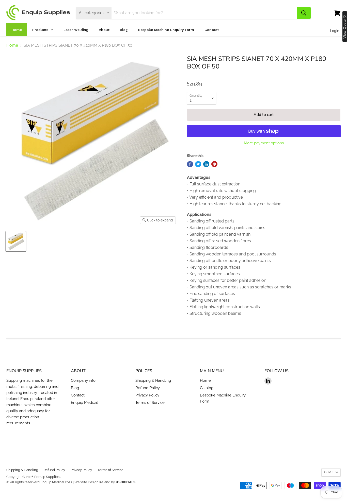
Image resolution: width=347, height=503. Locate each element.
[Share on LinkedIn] (206, 164)
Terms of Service (150, 402)
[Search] (304, 13)
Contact (78, 395)
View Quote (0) (344, 26)
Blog (75, 388)
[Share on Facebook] (190, 164)
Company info (83, 380)
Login (334, 30)
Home (12, 45)
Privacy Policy (147, 395)
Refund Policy (147, 388)
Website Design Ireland (92, 482)
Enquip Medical (84, 402)
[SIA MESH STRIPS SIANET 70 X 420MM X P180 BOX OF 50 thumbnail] (16, 241)
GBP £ (328, 472)
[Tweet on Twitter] (198, 164)
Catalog (206, 388)
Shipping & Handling (153, 380)
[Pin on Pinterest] (214, 164)
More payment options (264, 143)
